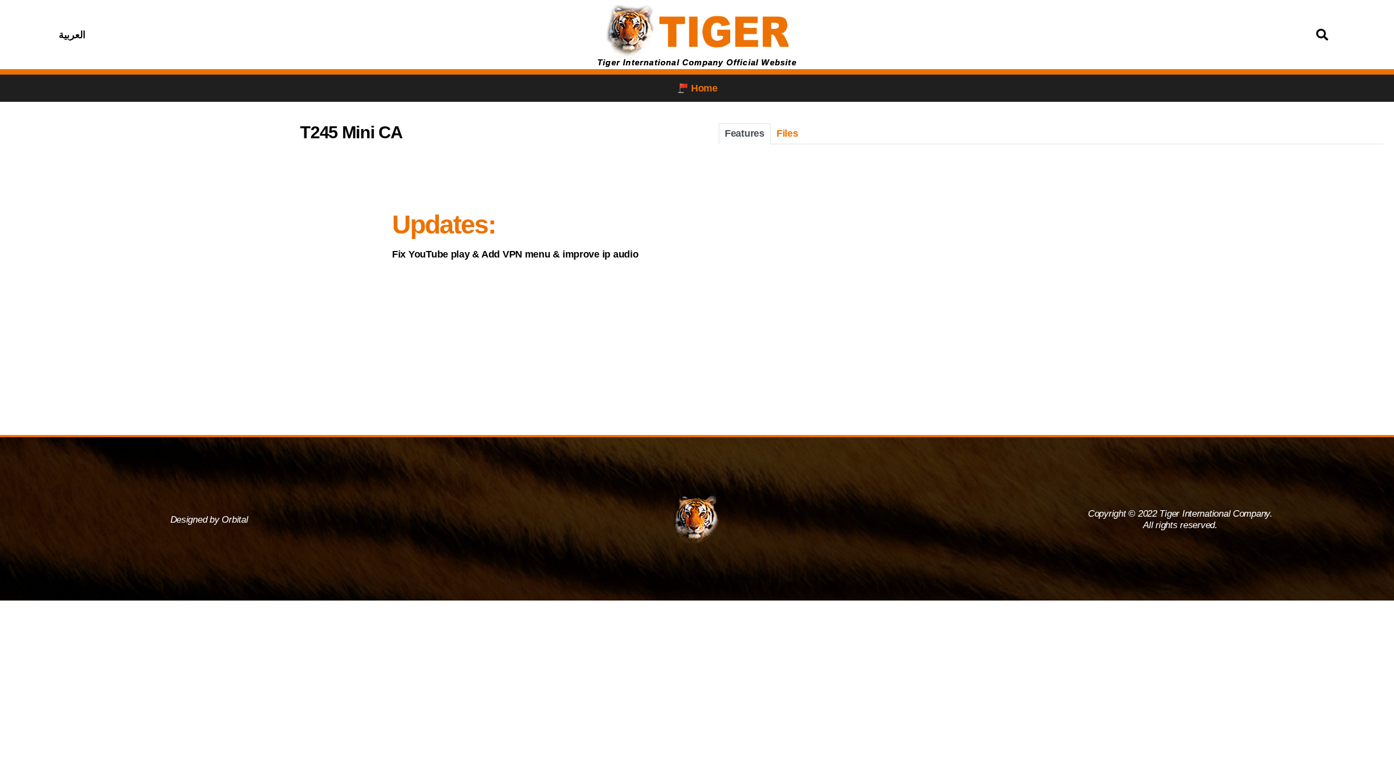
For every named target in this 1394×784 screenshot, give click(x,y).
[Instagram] (280, 35)
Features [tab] (745, 133)
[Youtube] (308, 35)
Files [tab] (787, 133)
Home (704, 88)
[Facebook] (253, 35)
